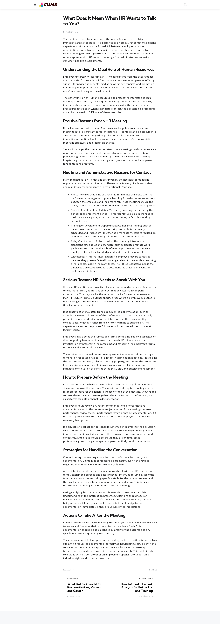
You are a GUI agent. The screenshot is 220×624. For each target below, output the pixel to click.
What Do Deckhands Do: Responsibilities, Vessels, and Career (84, 587)
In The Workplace (146, 578)
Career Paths (72, 578)
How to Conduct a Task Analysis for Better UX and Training (137, 587)
